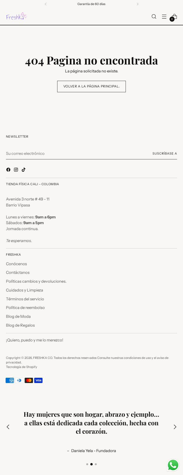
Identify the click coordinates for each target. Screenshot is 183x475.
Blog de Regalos (20, 325)
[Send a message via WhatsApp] (173, 465)
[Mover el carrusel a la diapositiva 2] (91, 464)
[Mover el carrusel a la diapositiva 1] (87, 464)
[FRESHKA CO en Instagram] (16, 170)
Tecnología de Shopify (21, 367)
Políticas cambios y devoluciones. (36, 281)
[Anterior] (46, 4)
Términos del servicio (25, 299)
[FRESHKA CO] (16, 16)
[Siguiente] (137, 4)
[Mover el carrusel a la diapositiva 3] (96, 464)
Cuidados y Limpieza (24, 290)
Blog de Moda (18, 316)
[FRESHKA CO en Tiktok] (24, 170)
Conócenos (16, 263)
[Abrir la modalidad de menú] (164, 17)
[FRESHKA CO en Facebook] (9, 170)
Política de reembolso (25, 307)
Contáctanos (18, 272)
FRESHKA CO (42, 358)
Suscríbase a (164, 153)
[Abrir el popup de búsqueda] (154, 17)
